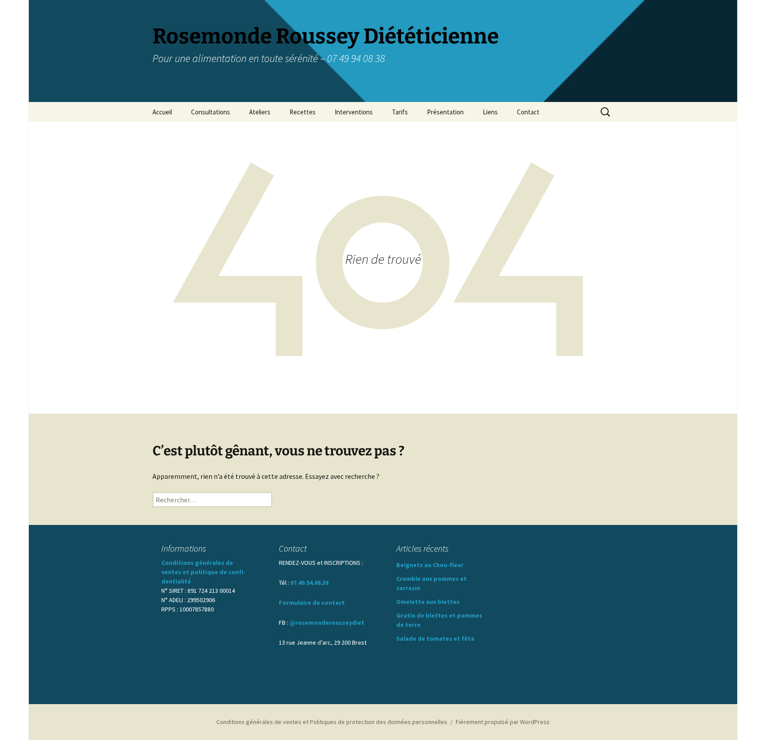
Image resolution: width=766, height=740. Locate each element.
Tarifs (400, 112)
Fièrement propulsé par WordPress (503, 722)
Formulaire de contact (312, 603)
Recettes (302, 112)
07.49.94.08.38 (309, 583)
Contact (528, 112)
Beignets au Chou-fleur (430, 565)
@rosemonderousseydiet (326, 622)
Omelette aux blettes (428, 602)
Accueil (162, 112)
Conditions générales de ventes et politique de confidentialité (203, 572)
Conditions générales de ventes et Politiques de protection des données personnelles (331, 722)
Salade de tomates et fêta (435, 638)
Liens (490, 112)
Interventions (354, 112)
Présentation (445, 112)
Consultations (210, 112)
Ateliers (259, 112)
